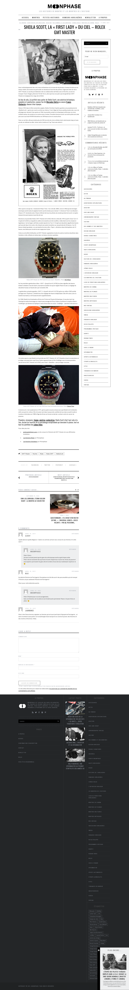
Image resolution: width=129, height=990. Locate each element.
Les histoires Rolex (28, 438)
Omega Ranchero (94, 946)
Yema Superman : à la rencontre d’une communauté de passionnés (96, 155)
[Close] (98, 950)
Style (86, 366)
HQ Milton (68, 280)
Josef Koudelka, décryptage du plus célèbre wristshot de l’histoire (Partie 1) (64, 477)
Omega (86, 315)
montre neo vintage (95, 938)
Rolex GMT (49, 454)
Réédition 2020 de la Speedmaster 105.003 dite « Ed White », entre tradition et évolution (96, 108)
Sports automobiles (91, 357)
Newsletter (90, 17)
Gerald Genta (102, 921)
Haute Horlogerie (90, 249)
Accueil (25, 17)
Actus (86, 193)
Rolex (97, 22)
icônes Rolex (76, 22)
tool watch (92, 975)
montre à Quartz (94, 940)
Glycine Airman (93, 924)
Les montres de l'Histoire (92, 277)
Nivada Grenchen (94, 943)
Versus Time (70, 406)
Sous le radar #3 (33, 476)
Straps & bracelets (90, 361)
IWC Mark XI (93, 930)
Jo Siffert (92, 935)
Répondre (75, 533)
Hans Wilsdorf (103, 924)
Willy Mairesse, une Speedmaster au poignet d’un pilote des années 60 (75, 766)
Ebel (102, 919)
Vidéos (86, 380)
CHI (99, 913)
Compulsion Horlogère (95, 916)
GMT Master (26, 454)
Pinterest (59, 465)
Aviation (49, 22)
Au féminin (22, 22)
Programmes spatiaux (91, 329)
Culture (86, 221)
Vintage (86, 385)
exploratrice (50, 420)
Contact (21, 748)
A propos (103, 17)
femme (36, 420)
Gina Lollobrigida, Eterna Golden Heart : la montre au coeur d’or (33, 499)
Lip (107, 935)
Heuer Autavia (98, 927)
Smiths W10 (93, 970)
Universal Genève (94, 978)
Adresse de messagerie (26, 664)
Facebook (35, 465)
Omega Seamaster (94, 948)
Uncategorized (89, 375)
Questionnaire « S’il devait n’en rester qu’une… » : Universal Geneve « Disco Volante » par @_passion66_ (64, 520)
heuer (86, 254)
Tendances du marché (91, 371)
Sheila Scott (59, 454)
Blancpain (92, 911)
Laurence (29, 610)
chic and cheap (89, 212)
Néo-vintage (88, 305)
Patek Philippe (89, 324)
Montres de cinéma (88, 22)
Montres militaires (90, 296)
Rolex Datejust (93, 959)
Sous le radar (88, 347)
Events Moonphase (90, 245)
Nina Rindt (103, 940)
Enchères (87, 240)
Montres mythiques (90, 301)
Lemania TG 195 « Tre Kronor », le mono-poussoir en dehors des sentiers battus (97, 128)
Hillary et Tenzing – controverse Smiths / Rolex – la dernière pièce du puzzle (98, 169)
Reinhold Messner (94, 956)
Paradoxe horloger (90, 319)
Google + (72, 465)
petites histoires (51, 17)
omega (102, 943)
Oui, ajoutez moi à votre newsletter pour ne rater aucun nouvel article (45, 686)
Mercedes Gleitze (53, 102)
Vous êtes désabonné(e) (26, 762)
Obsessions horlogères (92, 310)
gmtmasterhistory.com (30, 432)
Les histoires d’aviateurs (30, 441)
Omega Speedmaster (95, 951)
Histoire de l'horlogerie (92, 259)
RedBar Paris (88, 338)
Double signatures (90, 235)
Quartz (86, 333)
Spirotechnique (93, 973)
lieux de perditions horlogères (94, 282)
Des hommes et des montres (62, 22)
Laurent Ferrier (100, 935)
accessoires (88, 189)
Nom (20, 656)
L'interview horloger (91, 273)
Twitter (47, 465)
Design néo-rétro (94, 919)
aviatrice (42, 420)
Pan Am (35, 454)
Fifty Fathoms (93, 921)
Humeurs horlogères (72, 17)
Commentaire (22, 636)
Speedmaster (88, 352)
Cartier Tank (93, 913)
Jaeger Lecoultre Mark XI (96, 932)
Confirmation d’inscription (27, 743)
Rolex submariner (94, 967)
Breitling (99, 911)
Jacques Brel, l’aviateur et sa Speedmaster (75, 743)
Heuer (91, 927)
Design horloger (89, 231)
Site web (21, 673)
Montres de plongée (90, 291)
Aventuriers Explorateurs (36, 22)
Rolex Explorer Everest (95, 962)
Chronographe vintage (91, 217)
